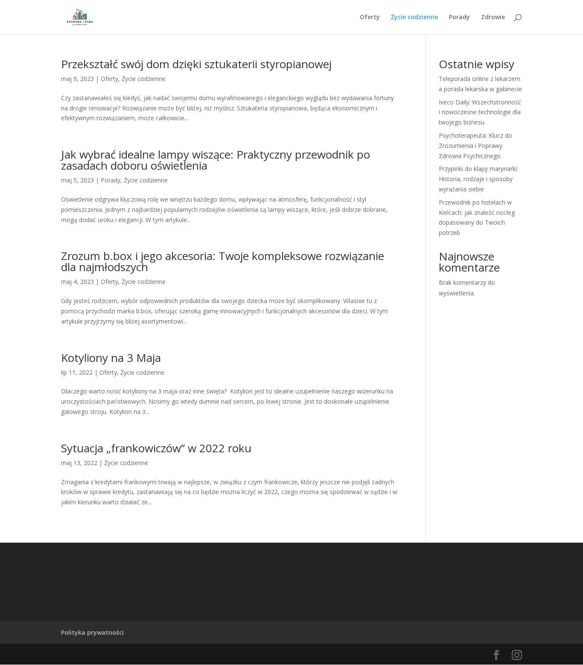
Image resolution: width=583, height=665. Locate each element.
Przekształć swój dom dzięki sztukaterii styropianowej (196, 64)
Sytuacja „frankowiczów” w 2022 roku (156, 448)
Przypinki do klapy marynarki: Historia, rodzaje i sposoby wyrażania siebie (478, 179)
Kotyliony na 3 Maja (111, 357)
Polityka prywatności (92, 632)
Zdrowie (493, 17)
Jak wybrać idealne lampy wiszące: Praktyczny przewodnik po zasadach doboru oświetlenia (215, 160)
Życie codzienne (414, 17)
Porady (459, 17)
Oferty (370, 17)
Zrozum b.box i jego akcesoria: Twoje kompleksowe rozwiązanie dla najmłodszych (222, 261)
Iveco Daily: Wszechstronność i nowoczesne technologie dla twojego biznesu (480, 112)
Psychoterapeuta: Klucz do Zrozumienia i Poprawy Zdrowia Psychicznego (475, 145)
